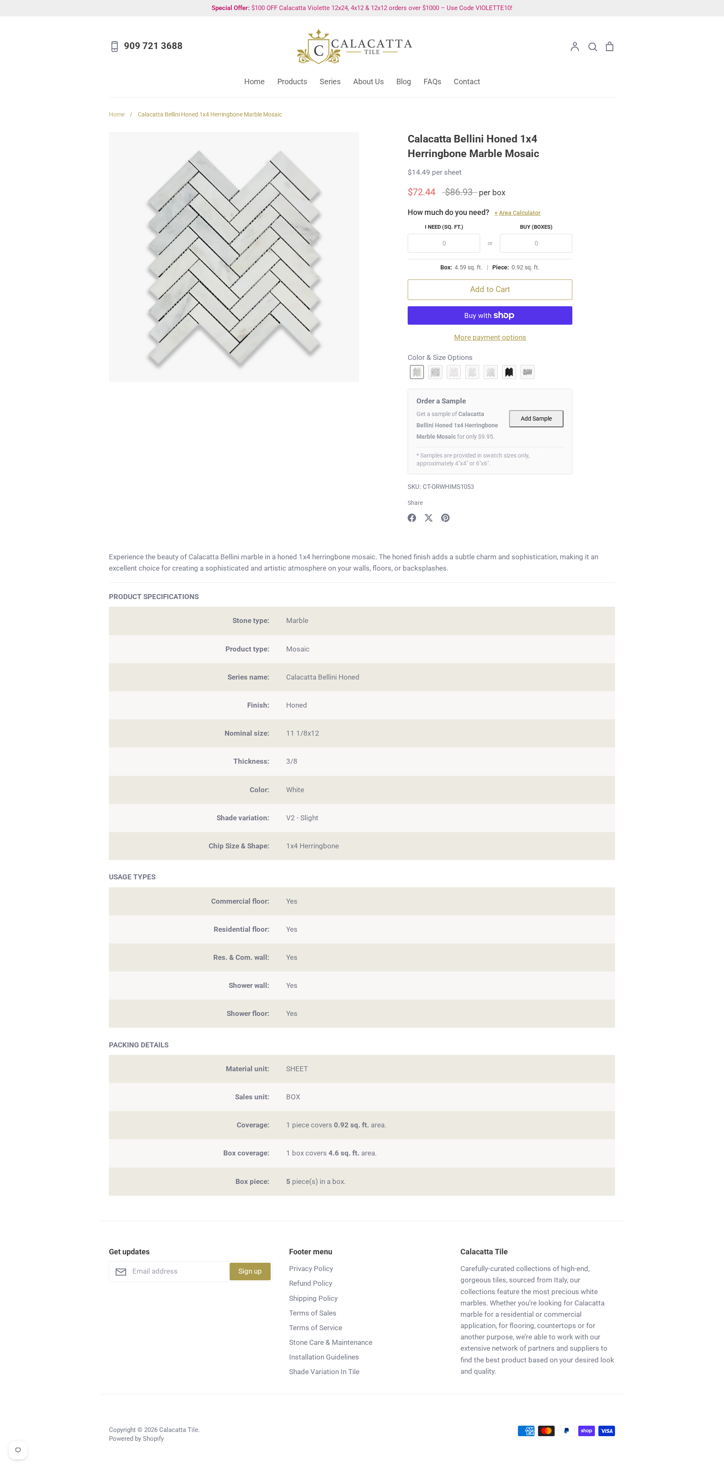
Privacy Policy (311, 1268)
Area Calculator (517, 212)
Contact (467, 81)
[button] (417, 372)
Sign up (250, 1271)
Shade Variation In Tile (324, 1371)
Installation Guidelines (324, 1357)
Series (330, 81)
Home (254, 81)
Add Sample (536, 418)
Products (292, 81)
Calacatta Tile (178, 1430)
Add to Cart (490, 289)
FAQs (432, 81)
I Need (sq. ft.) (444, 227)
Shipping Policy (313, 1298)
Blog (403, 81)
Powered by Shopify (136, 1438)
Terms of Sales (312, 1313)
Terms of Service (315, 1327)
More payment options (490, 337)
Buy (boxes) (536, 227)
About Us (368, 81)
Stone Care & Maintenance (330, 1342)
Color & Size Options (440, 357)
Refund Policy (310, 1283)
